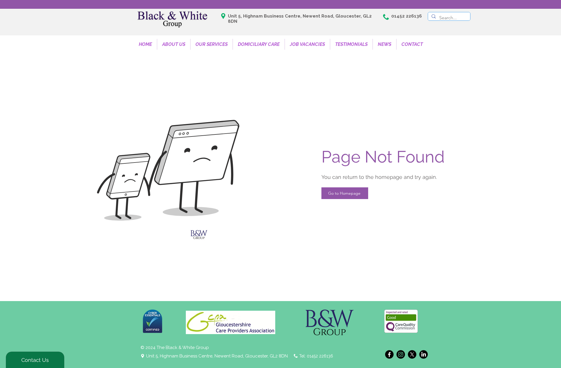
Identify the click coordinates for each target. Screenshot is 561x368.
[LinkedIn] (423, 354)
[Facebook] (389, 354)
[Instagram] (400, 354)
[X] (412, 354)
